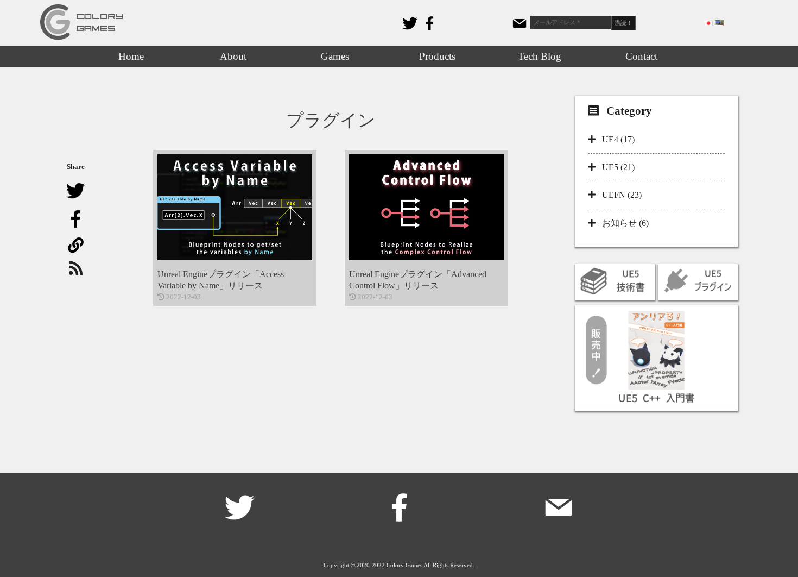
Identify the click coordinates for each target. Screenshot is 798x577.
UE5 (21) (618, 167)
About (233, 56)
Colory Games (404, 565)
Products (437, 56)
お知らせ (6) (625, 223)
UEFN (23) (622, 194)
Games (335, 56)
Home (131, 56)
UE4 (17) (618, 139)
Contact (641, 56)
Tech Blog (539, 56)
